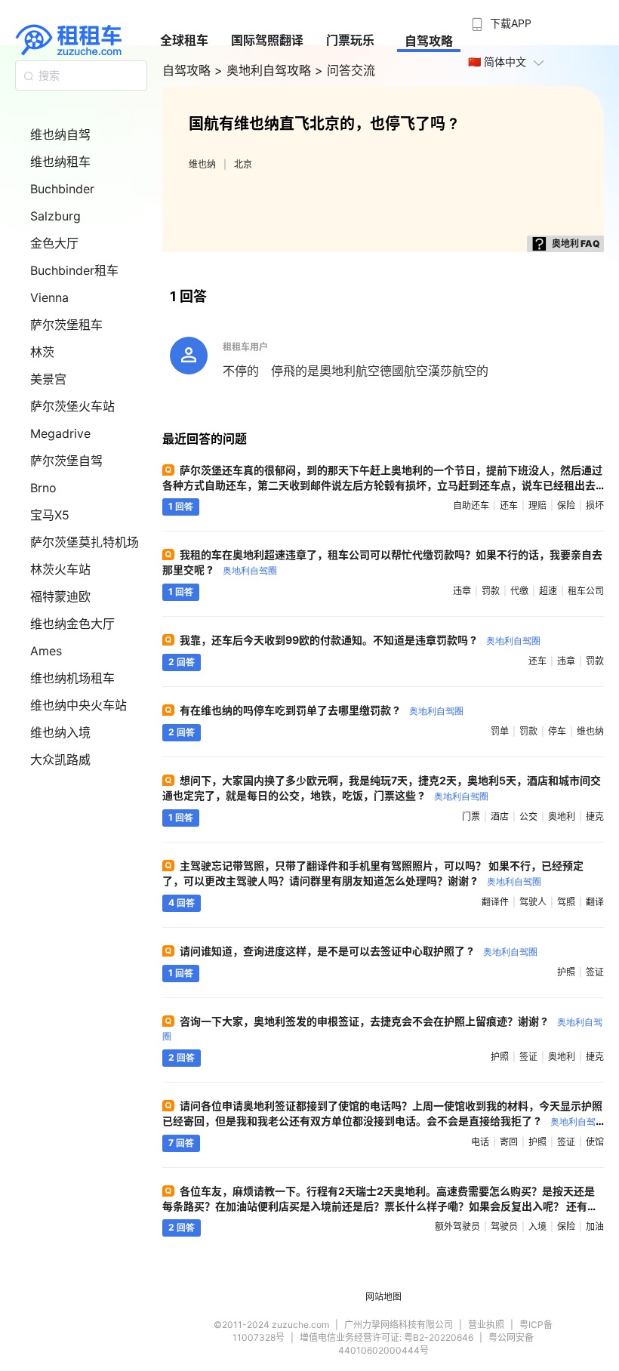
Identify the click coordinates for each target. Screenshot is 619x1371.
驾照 (566, 901)
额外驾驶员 (457, 1226)
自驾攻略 (429, 40)
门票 (471, 816)
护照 (566, 972)
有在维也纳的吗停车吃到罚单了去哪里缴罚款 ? (321, 710)
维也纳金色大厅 (72, 623)
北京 (243, 164)
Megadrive (60, 433)
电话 (480, 1142)
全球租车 (184, 40)
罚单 (500, 731)
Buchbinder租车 (74, 270)
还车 (509, 505)
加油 (595, 1226)
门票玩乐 (350, 40)
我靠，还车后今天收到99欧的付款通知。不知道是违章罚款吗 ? (360, 639)
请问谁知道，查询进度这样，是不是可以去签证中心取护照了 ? (358, 950)
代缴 (519, 590)
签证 (595, 972)
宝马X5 (49, 514)
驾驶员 (504, 1226)
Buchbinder (62, 188)
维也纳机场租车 (72, 678)
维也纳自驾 (60, 134)
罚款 (491, 590)
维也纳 (202, 164)
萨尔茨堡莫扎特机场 (84, 542)
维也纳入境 (60, 732)
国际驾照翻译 (267, 40)
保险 (566, 505)
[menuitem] (499, 19)
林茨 (42, 351)
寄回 (509, 1142)
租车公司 (586, 590)
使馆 (595, 1142)
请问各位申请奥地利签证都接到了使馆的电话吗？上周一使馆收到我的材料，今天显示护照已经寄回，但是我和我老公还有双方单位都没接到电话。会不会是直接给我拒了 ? (382, 1120)
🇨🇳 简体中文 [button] (497, 61)
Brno (43, 487)
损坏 (595, 505)
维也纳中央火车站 (78, 705)
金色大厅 (54, 243)
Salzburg (55, 215)
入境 (537, 1226)
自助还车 (471, 505)
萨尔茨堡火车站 (72, 406)
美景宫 (48, 379)
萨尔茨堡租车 (66, 324)
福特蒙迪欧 (60, 596)
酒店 (500, 816)
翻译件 (495, 901)
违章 (462, 590)
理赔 (537, 505)
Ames (46, 650)
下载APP (510, 23)
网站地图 (383, 1296)
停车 (557, 731)
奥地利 (561, 816)
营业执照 (486, 1324)
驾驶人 (533, 901)
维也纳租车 (60, 161)
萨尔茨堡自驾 (66, 460)
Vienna (49, 297)
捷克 (595, 816)
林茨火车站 (60, 569)
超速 (548, 590)
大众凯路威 (60, 759)
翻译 (595, 901)
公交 (528, 816)
